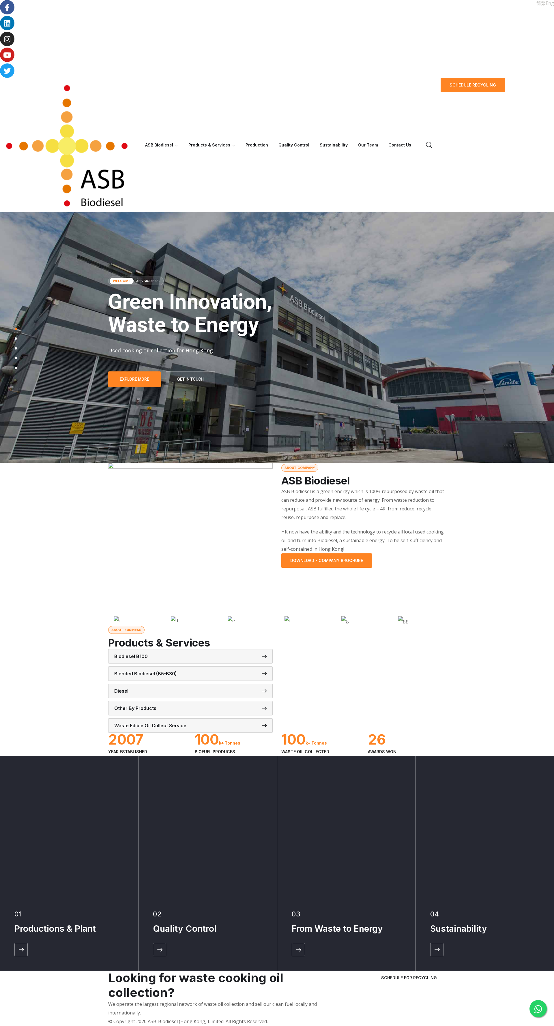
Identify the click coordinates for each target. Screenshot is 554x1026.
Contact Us (399, 144)
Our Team (368, 144)
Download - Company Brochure (326, 560)
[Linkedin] (7, 23)
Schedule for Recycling (409, 977)
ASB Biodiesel (159, 144)
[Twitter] (7, 70)
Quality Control (293, 144)
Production (257, 144)
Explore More (134, 379)
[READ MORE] (21, 949)
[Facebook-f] (7, 7)
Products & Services (209, 144)
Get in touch (190, 379)
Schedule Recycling (473, 84)
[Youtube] (7, 55)
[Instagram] (7, 39)
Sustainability (334, 144)
